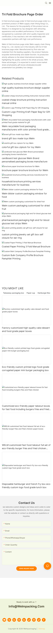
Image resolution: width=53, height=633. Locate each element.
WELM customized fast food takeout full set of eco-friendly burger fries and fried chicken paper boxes (26, 447)
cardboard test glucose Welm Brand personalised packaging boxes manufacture (24, 160)
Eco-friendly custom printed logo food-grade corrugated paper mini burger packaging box (25, 369)
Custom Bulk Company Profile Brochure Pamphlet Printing (22, 257)
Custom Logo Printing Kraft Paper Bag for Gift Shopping (26, 113)
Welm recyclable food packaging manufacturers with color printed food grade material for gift (25, 128)
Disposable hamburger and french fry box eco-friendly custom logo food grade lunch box (26, 486)
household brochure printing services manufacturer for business (21, 183)
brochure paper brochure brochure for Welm (25, 170)
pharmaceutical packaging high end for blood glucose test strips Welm (25, 222)
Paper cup (31, 293)
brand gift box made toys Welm (18, 138)
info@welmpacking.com (26, 606)
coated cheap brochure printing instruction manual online (24, 101)
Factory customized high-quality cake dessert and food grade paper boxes (26, 329)
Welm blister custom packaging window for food (24, 195)
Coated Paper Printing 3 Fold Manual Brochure (26, 246)
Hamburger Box (44, 293)
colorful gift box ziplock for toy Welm (21, 147)
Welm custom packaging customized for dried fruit (26, 207)
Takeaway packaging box (13, 293)
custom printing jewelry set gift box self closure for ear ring (22, 236)
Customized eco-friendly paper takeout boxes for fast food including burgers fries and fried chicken (26, 408)
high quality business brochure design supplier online (26, 89)
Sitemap (41, 629)
